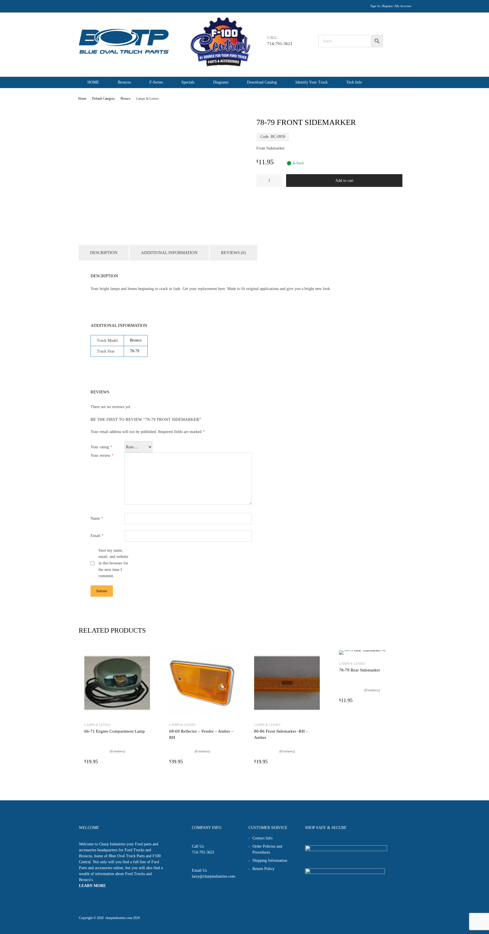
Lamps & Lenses (97, 724)
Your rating (101, 447)
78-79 (134, 351)
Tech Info (354, 82)
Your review (102, 455)
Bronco (125, 99)
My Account (403, 6)
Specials (187, 82)
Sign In (375, 6)
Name (97, 518)
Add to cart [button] (146, 761)
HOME (93, 82)
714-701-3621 (280, 43)
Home (82, 99)
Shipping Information (269, 860)
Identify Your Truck (311, 82)
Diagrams (220, 82)
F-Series (156, 82)
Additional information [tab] (169, 252)
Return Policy (263, 869)
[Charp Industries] (164, 65)
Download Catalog (262, 82)
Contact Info (262, 838)
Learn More (92, 886)
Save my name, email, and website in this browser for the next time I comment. (113, 563)
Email (97, 536)
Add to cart (344, 180)
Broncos (124, 82)
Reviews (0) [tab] (233, 252)
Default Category (103, 99)
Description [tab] (103, 252)
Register (387, 6)
